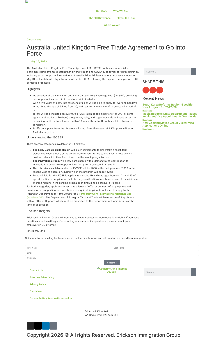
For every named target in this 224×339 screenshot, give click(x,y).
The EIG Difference (99, 17)
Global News (34, 39)
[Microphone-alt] (53, 326)
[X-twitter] (38, 326)
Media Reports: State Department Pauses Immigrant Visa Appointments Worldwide (169, 115)
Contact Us (36, 270)
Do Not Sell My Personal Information (51, 298)
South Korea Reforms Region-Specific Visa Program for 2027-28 (167, 106)
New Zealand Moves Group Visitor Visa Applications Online (168, 124)
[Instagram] (30, 326)
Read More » (148, 111)
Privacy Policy (38, 284)
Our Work (101, 10)
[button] (145, 90)
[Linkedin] (46, 326)
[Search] (193, 71)
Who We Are (120, 10)
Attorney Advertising (42, 277)
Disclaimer (36, 291)
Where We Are (112, 24)
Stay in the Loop (126, 17)
